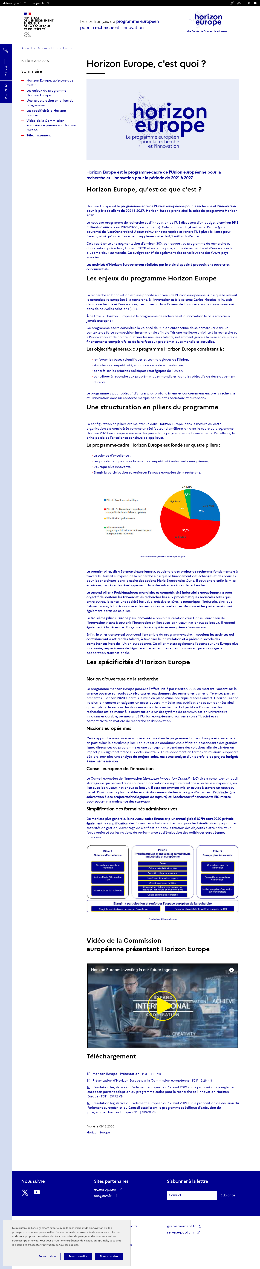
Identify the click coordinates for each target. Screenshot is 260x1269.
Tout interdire (78, 1256)
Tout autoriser (109, 1256)
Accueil (27, 48)
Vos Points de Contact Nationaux (207, 31)
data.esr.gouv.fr (12, 3)
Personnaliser (47, 1256)
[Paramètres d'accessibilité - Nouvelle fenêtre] (232, 3)
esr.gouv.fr (40, 3)
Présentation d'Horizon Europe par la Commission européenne (141, 1080)
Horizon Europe (98, 1132)
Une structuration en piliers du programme (50, 103)
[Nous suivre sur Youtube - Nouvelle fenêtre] (257, 3)
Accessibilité (239, 3)
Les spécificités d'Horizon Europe (46, 113)
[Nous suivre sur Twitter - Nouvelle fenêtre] (250, 3)
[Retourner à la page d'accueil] (39, 24)
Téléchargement (39, 135)
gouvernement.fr (181, 1226)
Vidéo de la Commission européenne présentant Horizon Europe (51, 125)
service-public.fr (181, 1232)
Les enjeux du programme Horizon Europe (46, 93)
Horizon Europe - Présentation (116, 1074)
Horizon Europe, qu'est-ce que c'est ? (50, 83)
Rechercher (6, 48)
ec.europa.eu (105, 1189)
